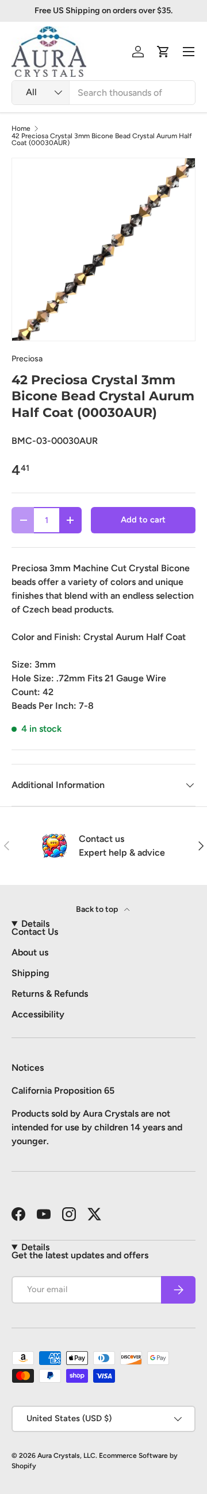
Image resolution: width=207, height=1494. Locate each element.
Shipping (30, 973)
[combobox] (103, 92)
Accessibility (38, 1014)
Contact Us (35, 931)
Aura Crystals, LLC (66, 1456)
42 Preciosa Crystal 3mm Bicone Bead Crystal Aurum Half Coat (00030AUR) (102, 139)
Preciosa (27, 359)
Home (21, 128)
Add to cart (143, 519)
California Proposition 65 (63, 1090)
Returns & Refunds (50, 993)
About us (30, 952)
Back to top (98, 909)
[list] (103, 249)
